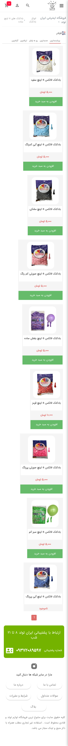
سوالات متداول (49, 696)
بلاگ (33, 707)
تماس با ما (49, 685)
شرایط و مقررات (18, 696)
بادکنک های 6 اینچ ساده (13, 20)
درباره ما (18, 685)
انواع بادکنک (32, 20)
